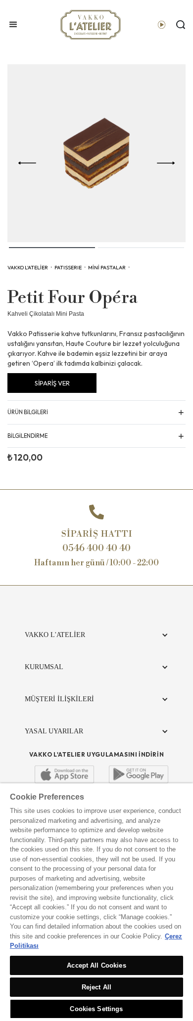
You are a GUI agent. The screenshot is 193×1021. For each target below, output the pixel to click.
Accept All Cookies (96, 965)
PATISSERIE (68, 267)
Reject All (96, 987)
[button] (13, 25)
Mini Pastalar (107, 267)
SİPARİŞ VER (52, 383)
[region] (96, 902)
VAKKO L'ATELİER (27, 267)
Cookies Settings (96, 1009)
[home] (88, 25)
